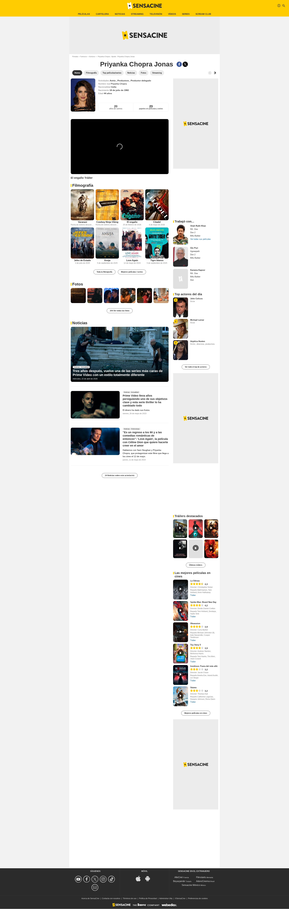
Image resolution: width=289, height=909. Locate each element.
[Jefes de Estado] (82, 243)
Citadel (157, 222)
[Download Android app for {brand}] (149, 878)
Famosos (83, 56)
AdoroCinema (203, 881)
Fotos (77, 284)
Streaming (137, 14)
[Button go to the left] (210, 73)
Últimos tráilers (195, 565)
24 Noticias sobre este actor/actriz (119, 475)
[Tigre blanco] (157, 243)
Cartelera (102, 14)
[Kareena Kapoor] (180, 279)
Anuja (107, 260)
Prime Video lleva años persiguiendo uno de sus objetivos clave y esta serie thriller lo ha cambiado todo (145, 400)
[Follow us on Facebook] (87, 879)
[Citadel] (157, 204)
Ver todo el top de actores (196, 367)
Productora (123, 80)
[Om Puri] (180, 257)
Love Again (132, 260)
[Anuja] (107, 243)
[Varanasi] (82, 204)
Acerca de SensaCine (90, 898)
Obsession (195, 623)
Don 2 (192, 232)
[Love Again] (132, 243)
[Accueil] (144, 5)
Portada (75, 56)
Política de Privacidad (148, 898)
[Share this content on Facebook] (179, 64)
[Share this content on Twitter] (185, 64)
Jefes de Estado (82, 260)
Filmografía (82, 185)
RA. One (194, 229)
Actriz (113, 80)
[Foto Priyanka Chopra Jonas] (78, 295)
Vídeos (172, 14)
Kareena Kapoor (197, 270)
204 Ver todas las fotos (119, 311)
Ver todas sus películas (200, 239)
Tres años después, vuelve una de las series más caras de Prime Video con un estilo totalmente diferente (118, 373)
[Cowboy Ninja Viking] (107, 204)
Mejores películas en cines (195, 713)
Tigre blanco (156, 260)
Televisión (156, 14)
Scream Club (203, 14)
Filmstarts (201, 877)
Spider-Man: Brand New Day (203, 602)
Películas (84, 14)
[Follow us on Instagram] (103, 879)
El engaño (132, 222)
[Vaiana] (180, 696)
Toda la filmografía (104, 272)
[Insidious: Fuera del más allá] (180, 675)
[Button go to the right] (215, 73)
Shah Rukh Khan (198, 226)
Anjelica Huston (197, 341)
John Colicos (196, 298)
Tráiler (193, 595)
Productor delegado (141, 80)
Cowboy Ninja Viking (107, 222)
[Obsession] (180, 632)
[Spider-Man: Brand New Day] (180, 611)
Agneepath (195, 251)
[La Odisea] (180, 589)
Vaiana (193, 687)
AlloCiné (178, 877)
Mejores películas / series (132, 272)
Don (192, 280)
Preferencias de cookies (198, 898)
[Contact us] (95, 887)
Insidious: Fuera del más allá (203, 666)
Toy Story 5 (195, 645)
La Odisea (195, 581)
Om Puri (194, 248)
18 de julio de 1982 (119, 90)
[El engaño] (132, 204)
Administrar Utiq (165, 898)
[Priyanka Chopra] (83, 95)
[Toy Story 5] (180, 654)
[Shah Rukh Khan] (180, 235)
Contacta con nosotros (111, 898)
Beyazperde (179, 881)
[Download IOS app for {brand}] (139, 878)
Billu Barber (195, 236)
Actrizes (92, 56)
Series (186, 14)
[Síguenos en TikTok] (112, 879)
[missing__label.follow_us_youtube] (79, 879)
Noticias (120, 14)
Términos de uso (130, 898)
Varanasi (82, 222)
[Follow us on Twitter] (95, 879)
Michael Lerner (197, 320)
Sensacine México (191, 885)
